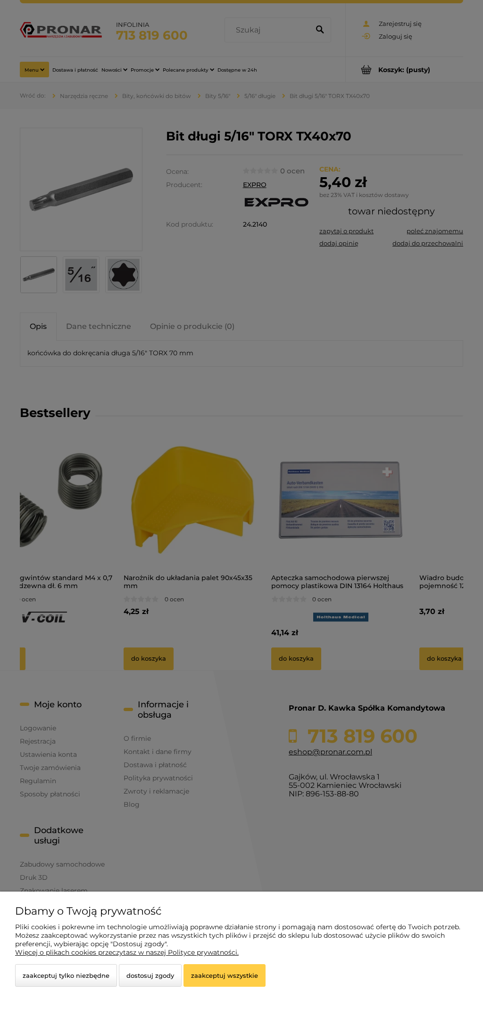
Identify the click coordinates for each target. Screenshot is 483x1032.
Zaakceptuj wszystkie (224, 975)
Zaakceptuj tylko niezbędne (66, 975)
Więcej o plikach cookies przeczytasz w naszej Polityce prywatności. (127, 952)
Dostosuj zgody (150, 975)
